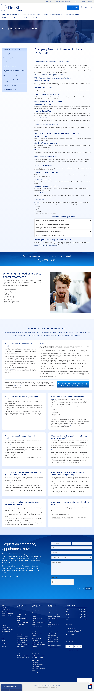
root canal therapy (52, 375)
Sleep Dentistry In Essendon (10, 89)
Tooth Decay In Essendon (52, 635)
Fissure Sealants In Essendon (53, 614)
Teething (49, 612)
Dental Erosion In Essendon (53, 637)
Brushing (49, 622)
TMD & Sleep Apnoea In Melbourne (10, 17)
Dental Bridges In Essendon (10, 66)
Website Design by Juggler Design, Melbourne (47, 687)
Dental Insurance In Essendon (7, 631)
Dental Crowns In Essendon (10, 62)
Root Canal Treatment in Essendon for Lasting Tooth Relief (14, 71)
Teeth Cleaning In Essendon (10, 58)
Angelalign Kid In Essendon (37, 657)
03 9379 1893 (71, 634)
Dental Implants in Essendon (37, 609)
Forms (83, 1)
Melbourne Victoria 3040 (73, 631)
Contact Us (90, 1)
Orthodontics (10, 369)
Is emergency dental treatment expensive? (49, 231)
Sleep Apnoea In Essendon (37, 666)
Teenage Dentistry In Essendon (54, 616)
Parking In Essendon (5, 617)
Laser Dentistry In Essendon (10, 85)
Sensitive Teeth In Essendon (53, 631)
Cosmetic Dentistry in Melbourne (10, 14)
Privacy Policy (4, 643)
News (76, 1)
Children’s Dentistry (52, 609)
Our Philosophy (4, 607)
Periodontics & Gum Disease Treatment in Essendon (13, 80)
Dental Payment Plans (5, 627)
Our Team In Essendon (5, 609)
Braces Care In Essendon (37, 653)
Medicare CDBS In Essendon (7, 629)
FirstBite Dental (37, 202)
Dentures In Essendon (36, 630)
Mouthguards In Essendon (53, 647)
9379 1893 (49, 260)
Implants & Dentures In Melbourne (53, 14)
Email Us (70, 638)
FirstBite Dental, (71, 628)
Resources (3, 640)
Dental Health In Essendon (31, 17)
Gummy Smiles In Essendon (22, 628)
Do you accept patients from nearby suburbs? (50, 235)
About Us (48, 1)
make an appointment (70, 425)
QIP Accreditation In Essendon (7, 619)
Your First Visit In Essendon (6, 611)
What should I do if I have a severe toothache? (50, 220)
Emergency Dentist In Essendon (11, 54)
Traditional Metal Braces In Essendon (37, 650)
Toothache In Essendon (52, 633)
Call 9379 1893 (10, 576)
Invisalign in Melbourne (37, 642)
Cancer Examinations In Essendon (54, 645)
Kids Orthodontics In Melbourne (38, 655)
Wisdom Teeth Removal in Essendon (12, 76)
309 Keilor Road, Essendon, (74, 630)
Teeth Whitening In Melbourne (23, 609)
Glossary (3, 620)
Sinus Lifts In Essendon (36, 631)
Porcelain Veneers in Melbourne (23, 622)
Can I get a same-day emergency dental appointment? (52, 224)
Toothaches (54, 399)
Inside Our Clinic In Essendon (7, 613)
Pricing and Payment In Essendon (62, 1)
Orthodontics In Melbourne (73, 14)
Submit (78, 588)
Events (2, 638)
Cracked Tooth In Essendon (53, 639)
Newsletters (3, 636)
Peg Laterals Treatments (21, 630)
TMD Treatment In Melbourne (38, 664)
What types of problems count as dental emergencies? (52, 228)
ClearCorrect (34, 648)
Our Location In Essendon (6, 615)
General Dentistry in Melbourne (31, 14)
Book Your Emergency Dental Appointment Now (48, 75)
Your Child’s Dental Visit (52, 610)
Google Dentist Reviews (73, 650)
